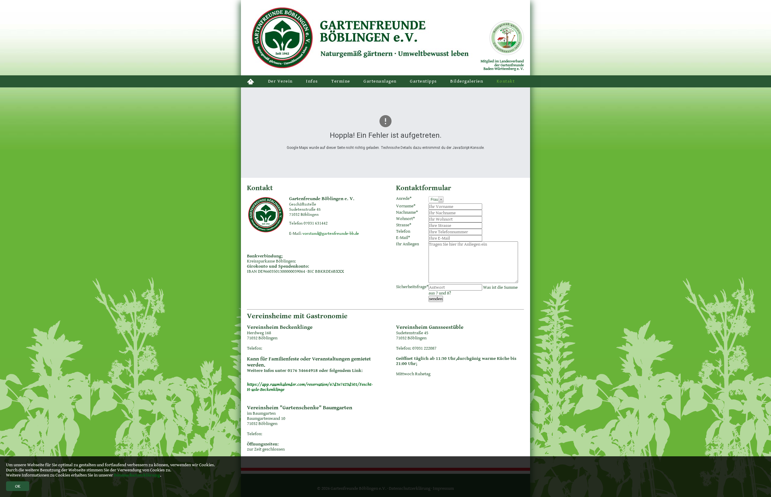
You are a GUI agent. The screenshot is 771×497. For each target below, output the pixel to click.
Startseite (251, 81)
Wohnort (405, 218)
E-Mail (403, 237)
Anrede (404, 198)
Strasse (403, 225)
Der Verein (280, 81)
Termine (340, 81)
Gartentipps (423, 81)
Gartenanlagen (380, 81)
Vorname (406, 206)
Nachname (407, 212)
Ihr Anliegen (407, 244)
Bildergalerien (466, 81)
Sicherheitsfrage (412, 286)
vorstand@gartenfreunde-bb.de (330, 233)
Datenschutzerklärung (137, 475)
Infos (312, 81)
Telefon (403, 231)
